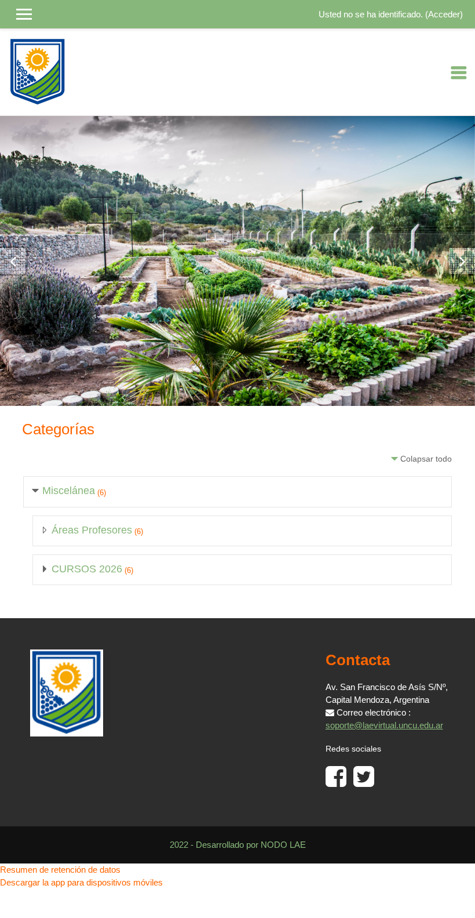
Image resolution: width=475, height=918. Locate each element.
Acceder (444, 14)
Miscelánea (68, 490)
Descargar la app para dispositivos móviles (81, 882)
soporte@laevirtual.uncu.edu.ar (384, 725)
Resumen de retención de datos (60, 870)
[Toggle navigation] (458, 72)
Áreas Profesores (92, 530)
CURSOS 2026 (87, 569)
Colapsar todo (426, 458)
